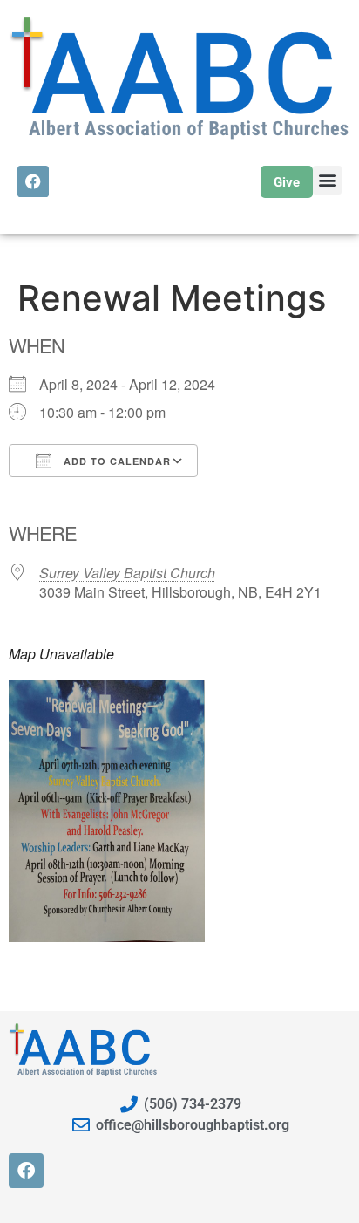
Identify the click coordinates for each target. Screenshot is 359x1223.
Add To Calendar (115, 461)
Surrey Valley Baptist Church (127, 573)
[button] (327, 180)
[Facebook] (33, 181)
